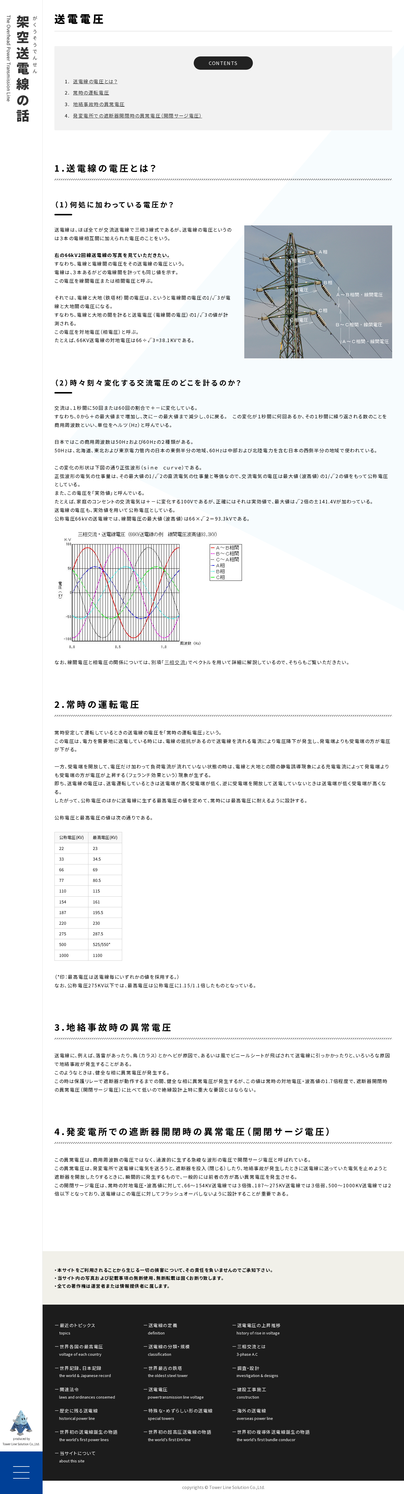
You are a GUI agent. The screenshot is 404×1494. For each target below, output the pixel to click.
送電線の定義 (162, 1329)
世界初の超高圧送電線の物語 (179, 1435)
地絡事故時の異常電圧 (99, 104)
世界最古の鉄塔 (168, 1371)
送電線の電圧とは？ (95, 81)
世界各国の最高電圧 (81, 1350)
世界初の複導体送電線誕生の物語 (273, 1435)
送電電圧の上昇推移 (259, 1329)
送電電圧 (176, 1393)
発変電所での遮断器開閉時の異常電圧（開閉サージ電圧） (137, 115)
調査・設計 (257, 1371)
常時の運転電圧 (91, 92)
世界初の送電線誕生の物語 (88, 1435)
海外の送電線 (255, 1414)
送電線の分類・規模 (169, 1350)
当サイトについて (77, 1457)
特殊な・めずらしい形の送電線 (180, 1414)
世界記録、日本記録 (85, 1371)
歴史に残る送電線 (78, 1414)
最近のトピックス (77, 1329)
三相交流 (174, 662)
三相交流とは (251, 1350)
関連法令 (87, 1393)
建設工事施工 (251, 1393)
